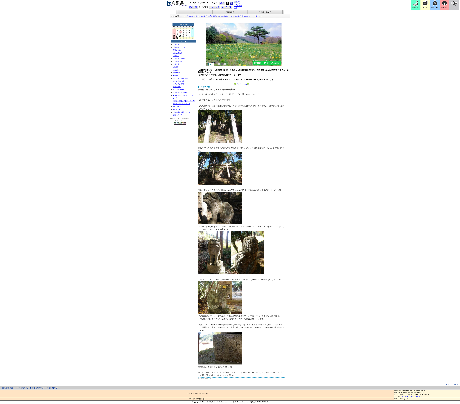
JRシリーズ (177, 106)
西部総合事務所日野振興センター (241, 16)
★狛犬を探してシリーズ (181, 104)
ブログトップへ (241, 84)
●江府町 (175, 67)
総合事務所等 (223, 16)
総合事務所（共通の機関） (208, 16)
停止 (211, 64)
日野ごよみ (258, 16)
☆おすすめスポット (180, 81)
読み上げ (193, 7)
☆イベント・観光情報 (180, 78)
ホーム (182, 16)
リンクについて (21, 388)
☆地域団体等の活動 (180, 92)
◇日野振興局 (177, 61)
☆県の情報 (177, 87)
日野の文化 (177, 50)
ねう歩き (176, 44)
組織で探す (434, 7)
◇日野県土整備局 (179, 58)
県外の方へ (415, 7)
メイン (195, 12)
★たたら (176, 98)
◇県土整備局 (177, 53)
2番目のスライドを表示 (222, 64)
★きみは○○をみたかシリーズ (183, 95)
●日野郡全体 (177, 73)
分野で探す (425, 7)
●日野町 (175, 75)
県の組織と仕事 (192, 16)
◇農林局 (176, 64)
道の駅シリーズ (178, 109)
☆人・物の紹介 (178, 90)
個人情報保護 (7, 388)
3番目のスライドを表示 (225, 64)
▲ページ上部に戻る (453, 384)
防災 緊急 (444, 7)
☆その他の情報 (178, 84)
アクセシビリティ (52, 388)
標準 (222, 3)
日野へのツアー (178, 115)
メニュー (454, 7)
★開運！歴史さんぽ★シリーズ (184, 101)
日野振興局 (229, 12)
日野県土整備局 (265, 12)
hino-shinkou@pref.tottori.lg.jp (411, 396)
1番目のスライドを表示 (219, 64)
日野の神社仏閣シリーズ (181, 112)
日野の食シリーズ (179, 47)
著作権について (36, 388)
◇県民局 (176, 56)
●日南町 (175, 70)
